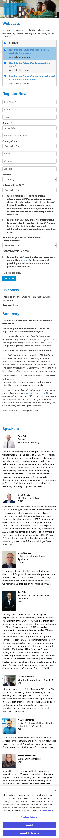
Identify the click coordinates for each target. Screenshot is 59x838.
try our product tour (35, 392)
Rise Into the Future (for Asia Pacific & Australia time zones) (29, 51)
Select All (13, 42)
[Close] (55, 790)
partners (23, 260)
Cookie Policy (46, 810)
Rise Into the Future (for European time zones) (29, 64)
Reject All (29, 824)
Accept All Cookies (29, 833)
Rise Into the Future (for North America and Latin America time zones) (32, 78)
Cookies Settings (29, 816)
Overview (10, 290)
